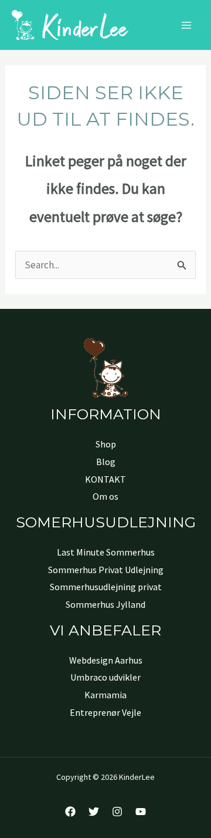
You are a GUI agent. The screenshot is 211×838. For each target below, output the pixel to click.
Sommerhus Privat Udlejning (106, 570)
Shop (106, 444)
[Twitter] (94, 811)
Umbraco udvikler (105, 677)
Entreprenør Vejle (105, 712)
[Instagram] (117, 811)
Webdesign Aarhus (105, 660)
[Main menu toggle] (186, 25)
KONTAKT (105, 479)
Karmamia (105, 695)
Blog (105, 461)
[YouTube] (140, 811)
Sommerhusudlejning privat (106, 587)
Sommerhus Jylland (105, 604)
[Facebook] (70, 811)
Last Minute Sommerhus (106, 552)
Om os (105, 496)
